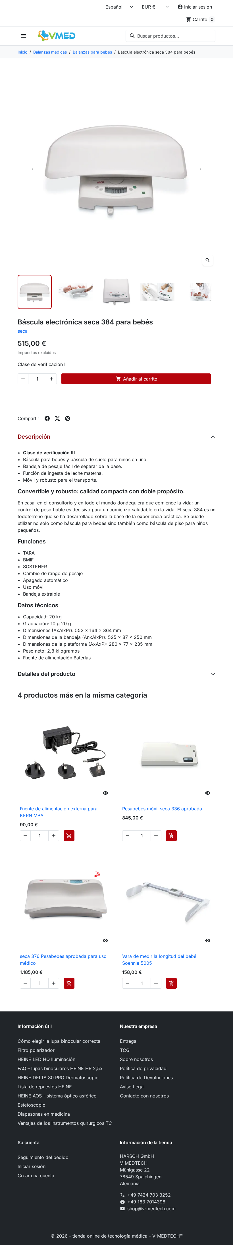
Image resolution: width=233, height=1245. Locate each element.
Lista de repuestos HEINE (45, 1086)
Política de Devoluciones (146, 1077)
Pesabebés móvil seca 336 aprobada (162, 808)
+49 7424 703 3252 (149, 1195)
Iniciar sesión (31, 1166)
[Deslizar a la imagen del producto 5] (198, 292)
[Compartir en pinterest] (67, 418)
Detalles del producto (46, 673)
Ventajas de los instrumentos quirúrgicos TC (65, 1123)
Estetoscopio (31, 1105)
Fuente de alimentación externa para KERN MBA (58, 812)
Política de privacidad (143, 1068)
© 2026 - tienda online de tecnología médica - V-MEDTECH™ (117, 1236)
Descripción (34, 436)
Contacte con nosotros (144, 1096)
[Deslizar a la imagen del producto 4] (157, 292)
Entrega (128, 1041)
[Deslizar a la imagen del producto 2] (76, 292)
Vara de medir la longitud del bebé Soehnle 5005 (159, 959)
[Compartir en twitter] (57, 418)
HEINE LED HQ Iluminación (46, 1059)
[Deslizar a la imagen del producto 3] (116, 292)
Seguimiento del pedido (43, 1157)
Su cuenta (28, 1142)
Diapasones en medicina (44, 1114)
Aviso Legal (132, 1086)
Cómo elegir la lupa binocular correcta (59, 1041)
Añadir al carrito (136, 379)
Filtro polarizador (36, 1050)
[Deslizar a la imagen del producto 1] (35, 292)
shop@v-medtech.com (151, 1208)
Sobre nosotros (136, 1059)
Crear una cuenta (36, 1175)
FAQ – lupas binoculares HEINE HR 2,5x (60, 1068)
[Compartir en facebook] (47, 418)
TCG (125, 1050)
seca (23, 331)
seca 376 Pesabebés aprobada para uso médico (63, 959)
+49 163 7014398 (146, 1202)
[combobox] (170, 36)
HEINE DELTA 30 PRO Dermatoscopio (58, 1077)
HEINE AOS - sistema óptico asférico (57, 1096)
